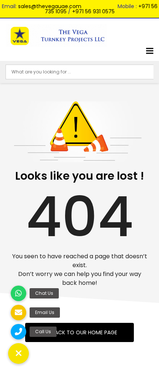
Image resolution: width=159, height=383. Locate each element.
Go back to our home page (79, 332)
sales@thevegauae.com (49, 6)
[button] (18, 353)
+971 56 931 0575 (93, 11)
